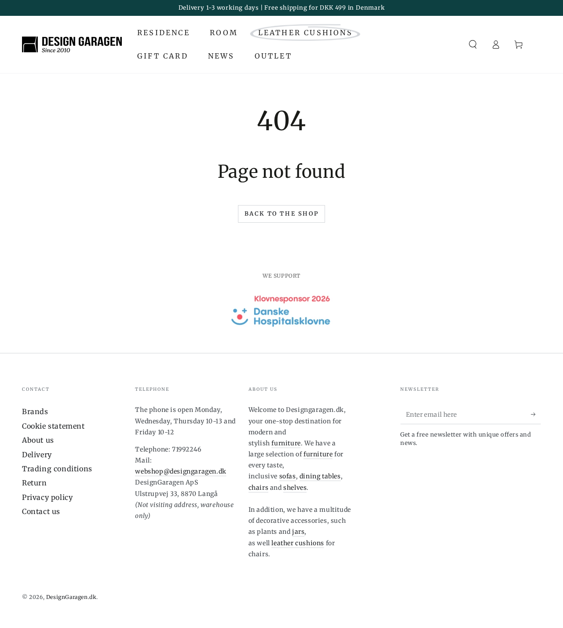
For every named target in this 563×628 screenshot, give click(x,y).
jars (298, 532)
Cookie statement (53, 426)
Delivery (37, 454)
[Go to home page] (72, 44)
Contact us (41, 511)
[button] (472, 44)
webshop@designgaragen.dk (180, 471)
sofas (287, 476)
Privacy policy (47, 497)
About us (38, 440)
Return (34, 482)
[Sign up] (536, 414)
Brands (35, 411)
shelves (295, 488)
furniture (285, 443)
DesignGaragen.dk (71, 597)
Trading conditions (57, 468)
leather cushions (297, 543)
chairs (259, 488)
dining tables (320, 476)
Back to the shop (282, 213)
